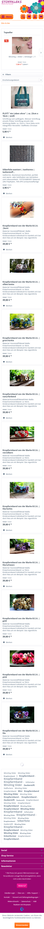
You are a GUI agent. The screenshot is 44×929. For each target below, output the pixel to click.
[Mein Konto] (35, 16)
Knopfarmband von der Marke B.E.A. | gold (21, 619)
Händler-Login (10, 893)
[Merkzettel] (29, 16)
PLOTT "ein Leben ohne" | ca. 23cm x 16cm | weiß (20, 114)
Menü (9, 16)
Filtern (8, 74)
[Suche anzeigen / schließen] (23, 16)
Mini (20, 791)
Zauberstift (29, 785)
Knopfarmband (9, 776)
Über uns (21, 893)
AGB (34, 901)
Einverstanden (22, 925)
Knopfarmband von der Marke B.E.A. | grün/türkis (21, 339)
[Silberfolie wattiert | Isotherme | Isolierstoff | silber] (22, 153)
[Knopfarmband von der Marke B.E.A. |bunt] (22, 210)
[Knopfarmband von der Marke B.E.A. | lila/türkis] (22, 490)
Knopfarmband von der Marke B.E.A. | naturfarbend (21, 395)
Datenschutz (26, 901)
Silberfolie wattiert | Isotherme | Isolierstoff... (19, 170)
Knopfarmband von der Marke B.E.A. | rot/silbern (21, 451)
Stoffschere (9, 788)
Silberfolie (23, 821)
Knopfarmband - (27, 776)
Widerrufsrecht (13, 901)
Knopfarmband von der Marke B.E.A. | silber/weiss (21, 283)
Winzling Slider (10, 773)
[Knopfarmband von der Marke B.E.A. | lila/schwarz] (22, 546)
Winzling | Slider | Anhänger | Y (22, 57)
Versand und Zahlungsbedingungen (25, 897)
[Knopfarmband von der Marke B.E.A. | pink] (22, 658)
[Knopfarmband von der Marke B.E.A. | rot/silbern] (22, 434)
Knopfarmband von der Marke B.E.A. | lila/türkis (21, 507)
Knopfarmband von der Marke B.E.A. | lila (21, 731)
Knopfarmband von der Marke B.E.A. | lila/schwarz (21, 563)
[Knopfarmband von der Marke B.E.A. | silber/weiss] (22, 266)
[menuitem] (6, 16)
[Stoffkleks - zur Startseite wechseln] (11, 6)
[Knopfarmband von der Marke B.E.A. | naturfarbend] (22, 378)
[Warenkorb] (40, 16)
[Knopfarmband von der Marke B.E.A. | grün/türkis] (22, 322)
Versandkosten (8, 876)
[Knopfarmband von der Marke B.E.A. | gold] (22, 602)
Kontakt (7, 897)
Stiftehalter (30, 782)
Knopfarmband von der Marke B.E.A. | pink (21, 675)
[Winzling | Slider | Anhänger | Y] (22, 45)
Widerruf (22, 886)
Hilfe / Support (32, 893)
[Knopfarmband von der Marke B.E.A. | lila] (22, 715)
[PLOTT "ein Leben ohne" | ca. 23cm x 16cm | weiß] (22, 97)
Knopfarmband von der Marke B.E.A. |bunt (20, 226)
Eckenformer (10, 836)
